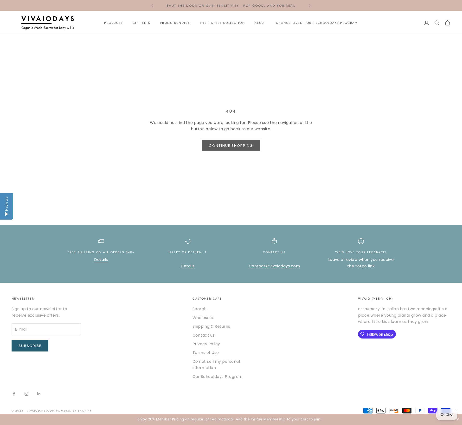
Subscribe (30, 345)
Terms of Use (205, 352)
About (260, 23)
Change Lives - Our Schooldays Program (317, 23)
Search (199, 309)
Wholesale (202, 317)
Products (113, 23)
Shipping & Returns (211, 326)
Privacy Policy (206, 344)
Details (101, 259)
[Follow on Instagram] (26, 393)
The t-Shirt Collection (222, 23)
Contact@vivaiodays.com (274, 266)
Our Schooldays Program (217, 376)
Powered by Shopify (74, 411)
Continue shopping (231, 145)
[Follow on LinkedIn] (39, 393)
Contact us (203, 335)
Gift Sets (141, 23)
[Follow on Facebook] (14, 393)
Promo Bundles (175, 23)
